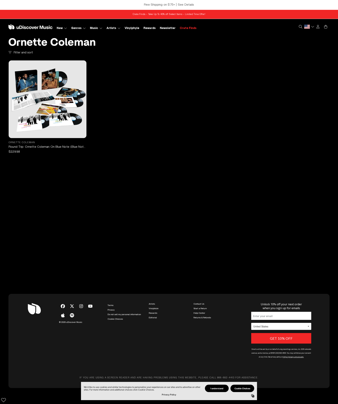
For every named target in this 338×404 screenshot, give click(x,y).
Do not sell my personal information (124, 314)
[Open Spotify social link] (72, 315)
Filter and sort (23, 52)
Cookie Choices (115, 319)
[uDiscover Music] (30, 26)
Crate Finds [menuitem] (188, 28)
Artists (152, 304)
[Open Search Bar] (300, 27)
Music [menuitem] (94, 28)
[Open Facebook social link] (63, 306)
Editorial (153, 318)
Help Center (199, 313)
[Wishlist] (3, 399)
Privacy (111, 310)
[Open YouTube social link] (90, 306)
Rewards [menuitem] (149, 28)
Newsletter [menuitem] (168, 28)
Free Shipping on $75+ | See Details (169, 4)
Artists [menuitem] (111, 28)
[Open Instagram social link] (81, 306)
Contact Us (198, 304)
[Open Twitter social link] (72, 306)
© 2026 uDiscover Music (70, 322)
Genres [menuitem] (76, 28)
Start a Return (200, 308)
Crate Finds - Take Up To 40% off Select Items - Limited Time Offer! (169, 14)
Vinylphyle (153, 308)
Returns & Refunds (202, 318)
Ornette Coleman (22, 142)
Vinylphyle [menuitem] (132, 28)
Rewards (153, 313)
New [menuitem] (60, 28)
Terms (110, 305)
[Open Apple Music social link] (63, 315)
